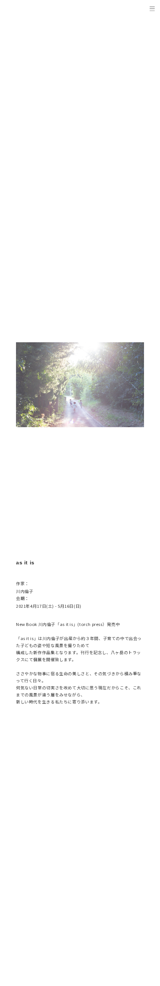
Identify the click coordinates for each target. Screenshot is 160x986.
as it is (66, 624)
